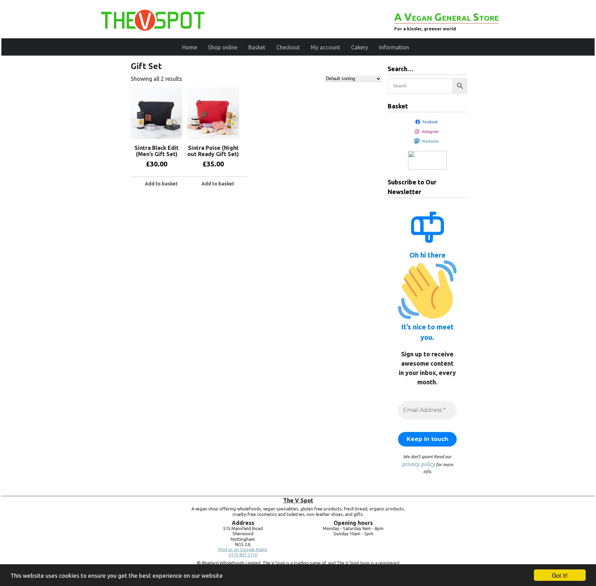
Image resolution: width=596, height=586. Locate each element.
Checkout (288, 47)
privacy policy (418, 464)
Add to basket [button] (161, 183)
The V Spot (298, 500)
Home (189, 47)
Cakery (359, 47)
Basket (256, 47)
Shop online (222, 47)
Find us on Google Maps (242, 549)
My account (325, 47)
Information (394, 47)
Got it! (560, 575)
